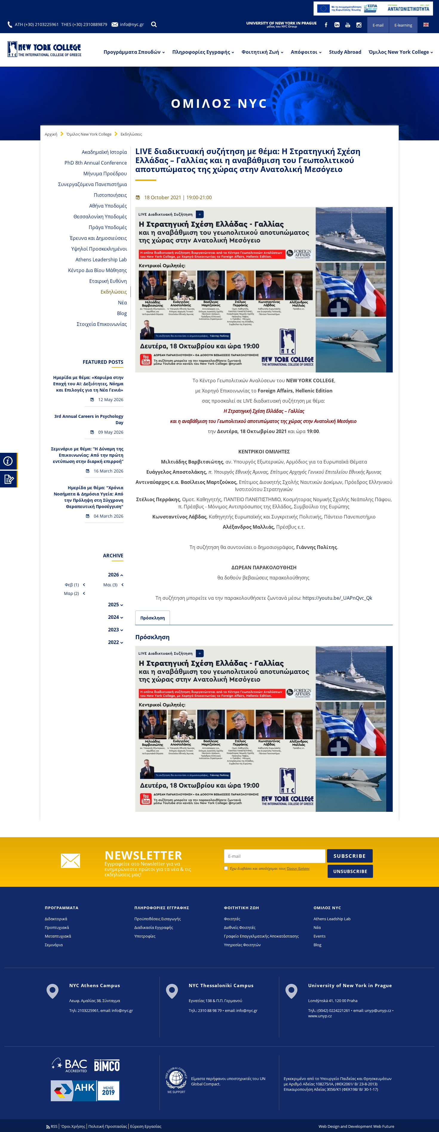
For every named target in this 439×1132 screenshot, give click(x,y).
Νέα (122, 302)
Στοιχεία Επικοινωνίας (102, 324)
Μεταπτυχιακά (58, 936)
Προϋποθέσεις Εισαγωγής (157, 918)
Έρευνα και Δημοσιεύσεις (98, 238)
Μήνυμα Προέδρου (105, 173)
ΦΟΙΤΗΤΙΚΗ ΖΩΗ (241, 907)
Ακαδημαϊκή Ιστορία (104, 152)
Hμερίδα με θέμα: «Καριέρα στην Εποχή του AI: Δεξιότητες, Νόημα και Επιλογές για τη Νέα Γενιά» (88, 384)
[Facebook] (326, 24)
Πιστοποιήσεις (110, 195)
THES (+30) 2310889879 (84, 24)
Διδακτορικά (56, 918)
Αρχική (51, 134)
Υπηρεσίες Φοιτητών (242, 944)
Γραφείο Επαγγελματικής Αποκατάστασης (261, 936)
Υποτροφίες (144, 936)
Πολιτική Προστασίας (107, 1126)
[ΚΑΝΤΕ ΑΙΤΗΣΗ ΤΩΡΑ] (9, 478)
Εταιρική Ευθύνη (108, 281)
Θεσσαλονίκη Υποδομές (100, 216)
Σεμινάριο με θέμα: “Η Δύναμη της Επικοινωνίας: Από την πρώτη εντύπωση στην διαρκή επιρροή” (87, 455)
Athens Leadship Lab (332, 918)
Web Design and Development (345, 1126)
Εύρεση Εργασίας (145, 1126)
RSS (53, 1126)
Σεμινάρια (54, 944)
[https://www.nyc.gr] (45, 50)
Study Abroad (345, 52)
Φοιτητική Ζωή (260, 52)
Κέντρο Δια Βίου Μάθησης (97, 270)
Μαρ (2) (71, 593)
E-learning (403, 25)
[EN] (426, 24)
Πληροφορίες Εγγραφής (201, 52)
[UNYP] (281, 24)
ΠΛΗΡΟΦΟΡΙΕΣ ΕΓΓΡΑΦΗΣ (161, 907)
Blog (122, 313)
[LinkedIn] (337, 24)
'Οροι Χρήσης (73, 1126)
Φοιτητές (232, 918)
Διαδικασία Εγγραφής (153, 927)
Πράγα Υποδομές (108, 227)
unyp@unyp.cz (378, 1010)
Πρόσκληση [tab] (152, 618)
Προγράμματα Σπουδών (132, 52)
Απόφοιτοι (304, 52)
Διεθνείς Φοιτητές (239, 927)
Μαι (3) (110, 585)
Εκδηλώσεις (131, 134)
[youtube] (348, 24)
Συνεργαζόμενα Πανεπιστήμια (92, 184)
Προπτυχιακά (57, 927)
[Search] (154, 24)
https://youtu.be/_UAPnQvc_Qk (337, 598)
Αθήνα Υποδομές (108, 206)
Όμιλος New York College (399, 52)
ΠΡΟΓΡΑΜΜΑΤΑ (62, 907)
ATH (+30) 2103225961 (37, 24)
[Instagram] (359, 24)
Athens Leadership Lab (101, 259)
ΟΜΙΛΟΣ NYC (327, 907)
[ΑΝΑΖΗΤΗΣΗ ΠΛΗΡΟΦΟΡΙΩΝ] (9, 460)
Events (320, 936)
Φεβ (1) (72, 585)
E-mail (378, 25)
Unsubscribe (350, 871)
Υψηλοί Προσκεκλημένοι (99, 249)
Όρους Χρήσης (298, 868)
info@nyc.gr (132, 24)
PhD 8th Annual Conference (96, 162)
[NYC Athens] (373, 8)
